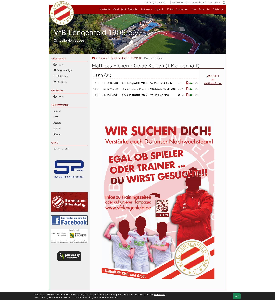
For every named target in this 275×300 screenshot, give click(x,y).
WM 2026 (213, 2)
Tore (55, 116)
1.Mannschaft (58, 58)
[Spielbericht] (187, 83)
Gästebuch (219, 9)
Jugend (159, 9)
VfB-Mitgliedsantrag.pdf (157, 2)
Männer (145, 9)
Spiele (56, 110)
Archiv (54, 142)
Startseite (105, 9)
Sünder (57, 134)
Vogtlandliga (64, 70)
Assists (57, 122)
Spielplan (62, 76)
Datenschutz (159, 294)
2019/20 (136, 58)
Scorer (57, 128)
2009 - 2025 (60, 148)
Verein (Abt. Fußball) (125, 9)
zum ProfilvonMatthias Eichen (213, 79)
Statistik (62, 82)
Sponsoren (182, 9)
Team (60, 64)
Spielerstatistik (59, 104)
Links (193, 9)
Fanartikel (204, 9)
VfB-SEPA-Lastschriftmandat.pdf (189, 2)
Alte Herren (57, 90)
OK (237, 296)
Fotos (170, 9)
